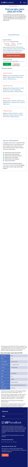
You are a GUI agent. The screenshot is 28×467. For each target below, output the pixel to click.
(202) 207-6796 (13, 6)
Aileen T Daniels (12, 100)
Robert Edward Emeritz (14, 88)
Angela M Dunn (7, 102)
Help (3, 421)
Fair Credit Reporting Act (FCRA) (8, 435)
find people (16, 165)
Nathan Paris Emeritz (8, 91)
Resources (5, 416)
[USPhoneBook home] (7, 2)
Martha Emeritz (12, 77)
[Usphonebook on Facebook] (2, 464)
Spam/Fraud (16, 64)
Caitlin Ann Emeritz (13, 113)
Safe (7, 64)
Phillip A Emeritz (12, 79)
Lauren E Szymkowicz (13, 75)
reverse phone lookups (8, 165)
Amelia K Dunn (20, 100)
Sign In (25, 2)
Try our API (5, 460)
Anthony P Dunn (16, 102)
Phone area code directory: (7, 444)
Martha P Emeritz (14, 115)
